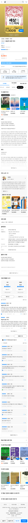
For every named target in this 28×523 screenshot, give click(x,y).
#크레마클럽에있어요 (5, 95)
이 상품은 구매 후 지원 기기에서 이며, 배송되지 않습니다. (16, 77)
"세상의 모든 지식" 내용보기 (14, 309)
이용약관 (7, 513)
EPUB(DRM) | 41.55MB (13, 244)
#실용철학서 (13, 95)
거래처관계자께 (17, 514)
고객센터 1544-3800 (6, 507)
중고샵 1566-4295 (22, 507)
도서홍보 (12, 515)
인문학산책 (10, 222)
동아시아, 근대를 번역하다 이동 (15, 480)
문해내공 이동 (15, 456)
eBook (2, 222)
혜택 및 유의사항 (7, 292)
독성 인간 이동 (5, 456)
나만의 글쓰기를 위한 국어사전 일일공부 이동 (6, 205)
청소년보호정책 (19, 513)
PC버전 (9, 514)
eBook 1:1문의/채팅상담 (13, 508)
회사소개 (12, 514)
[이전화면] (1, 2)
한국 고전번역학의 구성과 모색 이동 (5, 480)
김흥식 (2, 45)
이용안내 (3, 231)
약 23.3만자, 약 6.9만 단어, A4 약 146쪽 (16, 246)
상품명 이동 (5, 106)
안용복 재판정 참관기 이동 (16, 205)
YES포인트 (3, 58)
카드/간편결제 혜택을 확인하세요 (19, 66)
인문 (6, 222)
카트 (26, 2)
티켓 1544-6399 (14, 507)
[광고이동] (23, 2)
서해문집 (3, 47)
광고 (16, 515)
